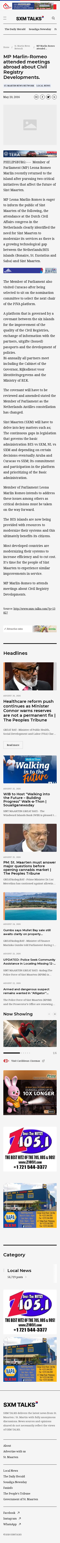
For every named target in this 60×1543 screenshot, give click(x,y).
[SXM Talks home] (30, 18)
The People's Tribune (16, 1493)
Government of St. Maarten (20, 1499)
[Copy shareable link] (36, 97)
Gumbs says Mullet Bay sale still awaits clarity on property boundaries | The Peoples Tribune (28, 932)
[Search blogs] (53, 18)
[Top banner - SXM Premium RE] (30, 6)
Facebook (9, 1513)
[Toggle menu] (4, 18)
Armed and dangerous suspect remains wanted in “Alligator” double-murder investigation (26, 991)
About (7, 1446)
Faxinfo (8, 1488)
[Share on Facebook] (42, 97)
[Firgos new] (30, 1205)
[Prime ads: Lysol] (30, 1092)
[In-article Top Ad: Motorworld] (30, 153)
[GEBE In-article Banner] (30, 270)
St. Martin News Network (22, 47)
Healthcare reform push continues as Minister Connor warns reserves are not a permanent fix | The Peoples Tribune (29, 710)
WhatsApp (10, 1524)
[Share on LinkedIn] (54, 97)
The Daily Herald (15, 29)
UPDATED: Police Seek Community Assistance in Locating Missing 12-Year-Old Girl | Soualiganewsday (29, 962)
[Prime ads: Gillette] (30, 1149)
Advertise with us (14, 1451)
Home (6, 47)
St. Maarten (10, 1457)
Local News (43, 85)
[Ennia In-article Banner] (30, 628)
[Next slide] (55, 1014)
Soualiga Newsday (40, 29)
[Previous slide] (49, 1014)
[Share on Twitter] (48, 97)
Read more (15, 745)
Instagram (10, 1518)
